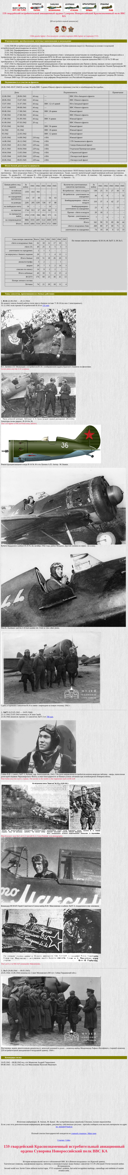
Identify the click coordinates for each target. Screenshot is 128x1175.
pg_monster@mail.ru (64, 1127)
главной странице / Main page (83, 1133)
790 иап (49, 717)
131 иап (45, 305)
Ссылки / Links (63, 1140)
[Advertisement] (64, 1096)
